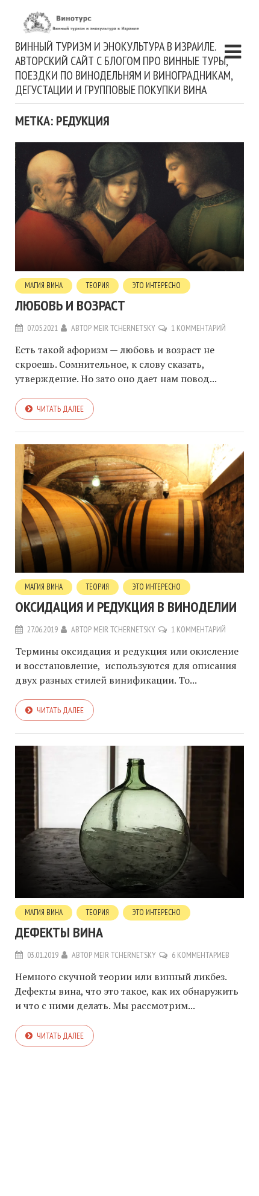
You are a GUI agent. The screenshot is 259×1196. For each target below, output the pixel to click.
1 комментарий (198, 328)
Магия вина (44, 285)
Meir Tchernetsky (124, 328)
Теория (97, 285)
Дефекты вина (59, 932)
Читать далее (60, 408)
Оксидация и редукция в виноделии (126, 606)
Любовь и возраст (70, 305)
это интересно (157, 285)
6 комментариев (200, 954)
